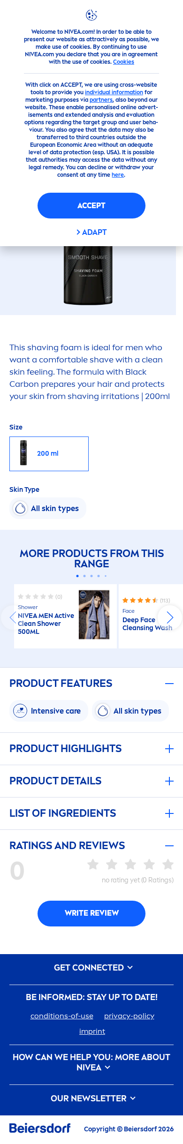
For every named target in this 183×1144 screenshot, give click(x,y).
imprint (92, 1031)
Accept (91, 205)
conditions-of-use (61, 1015)
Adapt (94, 232)
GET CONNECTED (90, 968)
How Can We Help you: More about (91, 1063)
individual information (114, 92)
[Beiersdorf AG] (39, 1129)
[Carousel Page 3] (92, 576)
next (170, 617)
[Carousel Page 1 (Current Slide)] (77, 576)
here (118, 175)
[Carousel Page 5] (106, 576)
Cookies (123, 62)
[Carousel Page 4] (99, 576)
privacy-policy (129, 1015)
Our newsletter (90, 1099)
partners (101, 100)
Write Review (92, 913)
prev (13, 617)
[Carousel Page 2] (85, 576)
